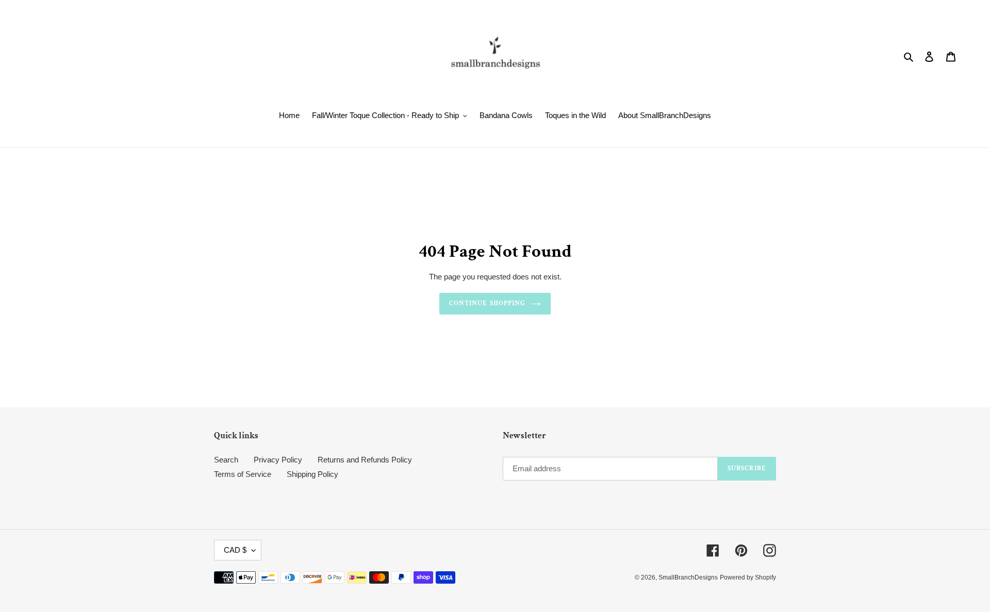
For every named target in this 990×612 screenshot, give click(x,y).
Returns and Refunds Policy (365, 459)
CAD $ (235, 549)
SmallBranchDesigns (688, 577)
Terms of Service (242, 474)
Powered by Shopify (748, 577)
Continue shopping (487, 303)
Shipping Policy (312, 474)
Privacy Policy (278, 459)
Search (226, 459)
